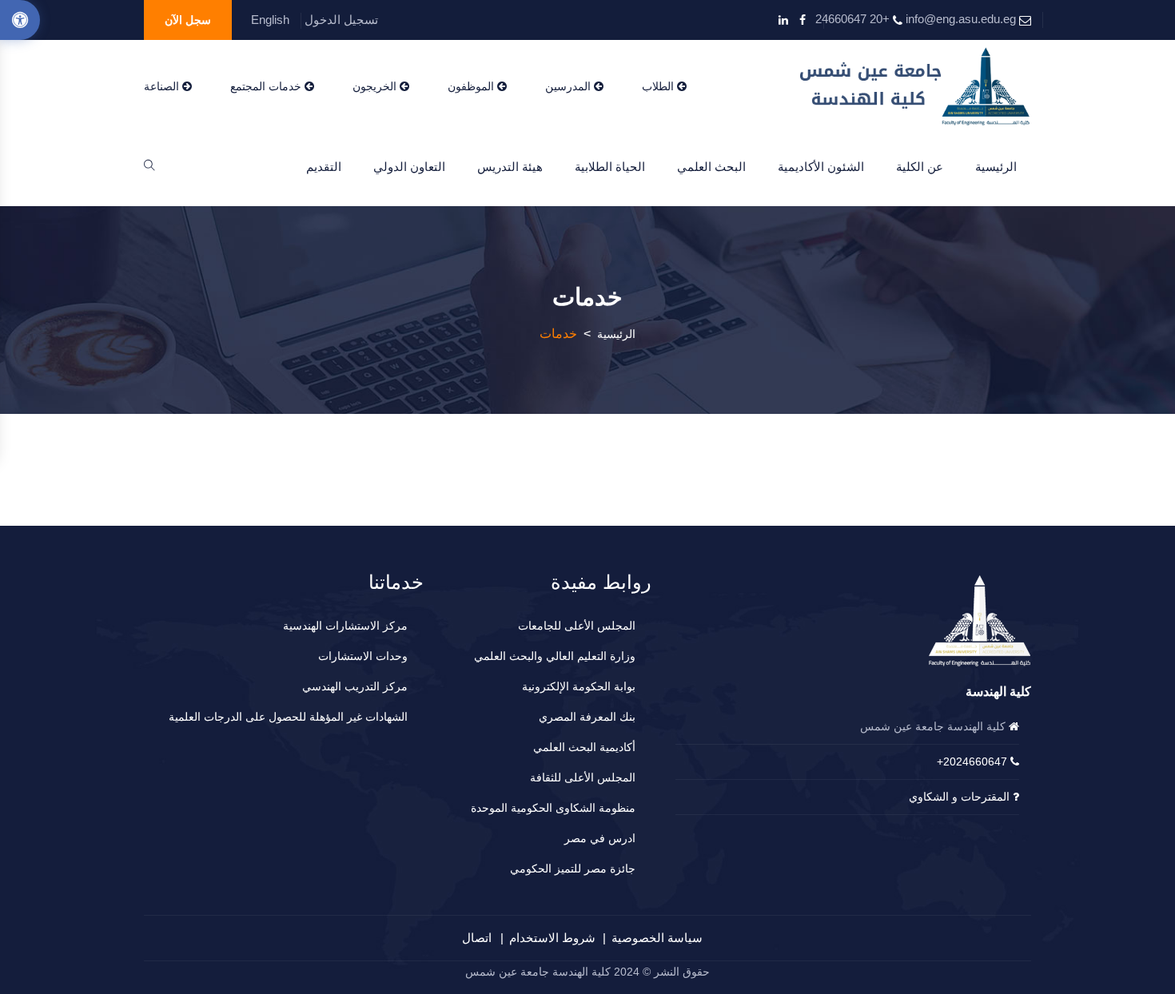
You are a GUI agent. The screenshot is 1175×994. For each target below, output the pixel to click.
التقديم (323, 166)
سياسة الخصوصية (657, 937)
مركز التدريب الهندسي (355, 686)
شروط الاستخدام (552, 937)
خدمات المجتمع (267, 86)
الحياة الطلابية (610, 166)
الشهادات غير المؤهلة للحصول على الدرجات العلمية (288, 716)
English (270, 19)
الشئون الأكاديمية (821, 166)
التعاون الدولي (409, 166)
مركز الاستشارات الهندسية (345, 625)
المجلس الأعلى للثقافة (582, 777)
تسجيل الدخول (341, 19)
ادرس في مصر (599, 838)
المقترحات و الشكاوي (959, 796)
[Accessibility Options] (20, 20)
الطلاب (659, 86)
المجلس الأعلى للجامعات (576, 625)
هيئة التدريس (510, 166)
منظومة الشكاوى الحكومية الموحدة (553, 807)
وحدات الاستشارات (363, 656)
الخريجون (376, 86)
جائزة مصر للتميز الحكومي (572, 868)
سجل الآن (188, 20)
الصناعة (163, 86)
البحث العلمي (711, 166)
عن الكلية (919, 166)
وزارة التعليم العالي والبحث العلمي (554, 656)
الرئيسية (996, 166)
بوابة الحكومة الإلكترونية (578, 686)
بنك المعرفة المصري (587, 716)
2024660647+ (972, 761)
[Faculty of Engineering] (915, 86)
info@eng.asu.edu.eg (961, 19)
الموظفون (472, 86)
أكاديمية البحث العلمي (584, 747)
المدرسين (569, 86)
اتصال (477, 937)
